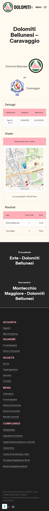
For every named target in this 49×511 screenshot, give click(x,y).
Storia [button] (6, 363)
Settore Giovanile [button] (11, 351)
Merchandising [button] (10, 333)
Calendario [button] (8, 393)
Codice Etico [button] (8, 448)
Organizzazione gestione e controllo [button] (19, 442)
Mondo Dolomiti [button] (11, 416)
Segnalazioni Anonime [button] (13, 435)
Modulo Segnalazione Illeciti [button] (15, 466)
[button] (41, 7)
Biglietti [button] (6, 328)
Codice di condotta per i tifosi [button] (16, 454)
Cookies (13, 497)
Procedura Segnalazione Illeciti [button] (16, 460)
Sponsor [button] (7, 375)
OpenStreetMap (32, 186)
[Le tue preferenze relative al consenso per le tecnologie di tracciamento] (4, 506)
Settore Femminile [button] (12, 405)
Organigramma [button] (10, 369)
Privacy (6, 497)
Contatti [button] (7, 381)
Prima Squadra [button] (10, 345)
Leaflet (14, 186)
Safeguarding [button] (9, 429)
